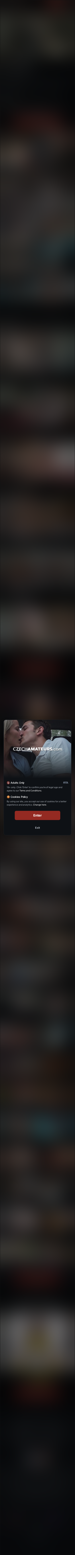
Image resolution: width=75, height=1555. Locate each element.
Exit (37, 827)
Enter (37, 815)
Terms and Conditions (30, 790)
